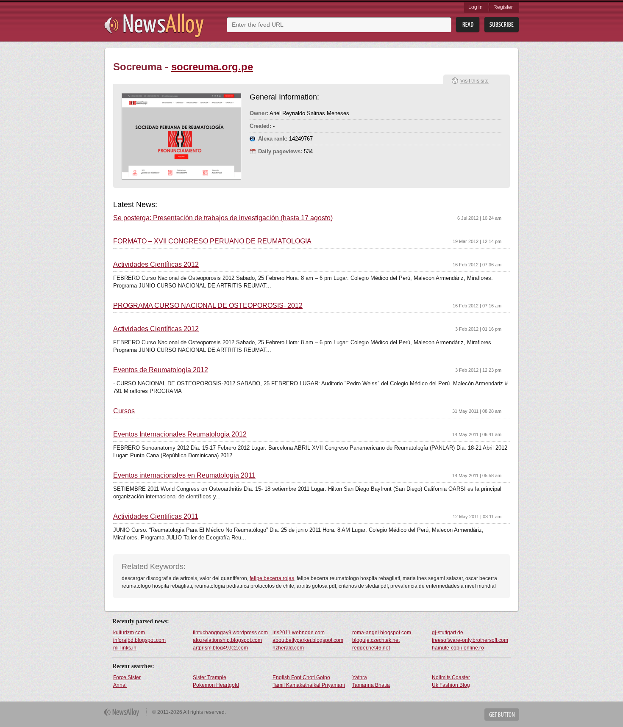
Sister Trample (209, 677)
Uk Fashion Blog (451, 685)
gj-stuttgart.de (447, 633)
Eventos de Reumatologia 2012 (160, 370)
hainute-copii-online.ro (458, 648)
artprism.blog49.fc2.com (220, 648)
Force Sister (127, 677)
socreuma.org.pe (212, 66)
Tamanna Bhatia (371, 685)
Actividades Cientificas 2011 (155, 516)
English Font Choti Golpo (301, 677)
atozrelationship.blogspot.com (227, 640)
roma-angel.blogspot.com (381, 633)
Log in (475, 7)
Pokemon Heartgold (216, 685)
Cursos (124, 411)
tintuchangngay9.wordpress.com (230, 633)
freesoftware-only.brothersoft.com (470, 640)
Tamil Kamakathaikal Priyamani (309, 685)
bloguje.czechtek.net (376, 640)
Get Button (501, 714)
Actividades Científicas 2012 (156, 264)
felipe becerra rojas (272, 578)
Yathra (359, 677)
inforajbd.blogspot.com (139, 640)
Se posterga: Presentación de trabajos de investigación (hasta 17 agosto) (223, 218)
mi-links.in (124, 648)
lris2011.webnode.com (299, 633)
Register (503, 7)
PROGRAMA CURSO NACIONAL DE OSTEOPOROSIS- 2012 (208, 305)
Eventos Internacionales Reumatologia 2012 (180, 434)
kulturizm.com (129, 633)
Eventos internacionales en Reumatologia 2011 (184, 475)
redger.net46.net (371, 648)
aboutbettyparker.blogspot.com (308, 640)
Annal (120, 685)
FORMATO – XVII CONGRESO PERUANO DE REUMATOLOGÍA (212, 241)
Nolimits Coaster (451, 677)
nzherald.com (288, 648)
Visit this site (474, 81)
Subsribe (501, 25)
